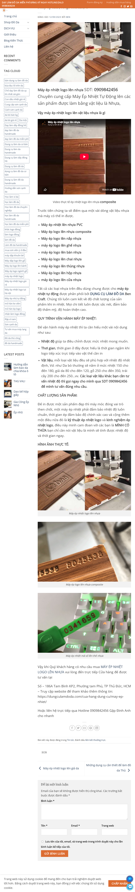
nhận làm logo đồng (15, 313)
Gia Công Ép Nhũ (21, 403)
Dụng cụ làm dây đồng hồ (16, 159)
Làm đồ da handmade (16, 244)
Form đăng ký (95, 2)
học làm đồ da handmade (12, 217)
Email (75, 825)
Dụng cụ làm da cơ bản (16, 144)
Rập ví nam (10, 319)
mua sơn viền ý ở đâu (15, 250)
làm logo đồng (12, 234)
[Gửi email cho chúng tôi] (131, 6)
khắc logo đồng (12, 229)
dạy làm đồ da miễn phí (16, 138)
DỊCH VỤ (42, 15)
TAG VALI (19, 381)
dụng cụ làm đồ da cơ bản (15, 173)
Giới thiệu (56, 15)
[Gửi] (91, 11)
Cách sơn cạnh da (13, 109)
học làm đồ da (12, 202)
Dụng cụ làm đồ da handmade (14, 181)
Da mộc (23, 120)
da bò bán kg (11, 114)
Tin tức (70, 739)
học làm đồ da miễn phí (16, 224)
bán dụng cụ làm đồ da (16, 80)
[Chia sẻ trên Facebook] (72, 728)
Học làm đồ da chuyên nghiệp (16, 208)
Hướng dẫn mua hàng (118, 2)
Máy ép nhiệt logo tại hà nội (15, 291)
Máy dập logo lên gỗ (15, 260)
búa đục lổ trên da (14, 85)
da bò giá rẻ (11, 120)
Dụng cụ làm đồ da (14, 166)
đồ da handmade (13, 343)
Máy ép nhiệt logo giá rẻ (15, 283)
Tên (44, 825)
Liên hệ (92, 15)
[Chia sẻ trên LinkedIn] (97, 728)
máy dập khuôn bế (14, 255)
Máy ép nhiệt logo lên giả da (60, 768)
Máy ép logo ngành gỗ (16, 271)
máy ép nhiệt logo (14, 276)
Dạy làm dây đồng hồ (15, 125)
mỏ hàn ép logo (13, 308)
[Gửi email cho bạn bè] (84, 728)
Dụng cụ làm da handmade (12, 151)
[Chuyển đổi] (28, 22)
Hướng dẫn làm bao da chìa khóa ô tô (21, 369)
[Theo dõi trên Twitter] (128, 6)
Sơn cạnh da (11, 324)
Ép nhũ (18, 412)
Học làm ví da (11, 196)
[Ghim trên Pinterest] (91, 728)
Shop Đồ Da (25, 15)
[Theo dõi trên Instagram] (125, 6)
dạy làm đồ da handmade (12, 132)
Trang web (108, 825)
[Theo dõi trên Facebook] (121, 6)
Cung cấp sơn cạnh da (16, 104)
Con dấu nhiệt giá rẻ (15, 99)
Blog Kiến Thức (75, 15)
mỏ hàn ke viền (12, 303)
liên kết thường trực (95, 739)
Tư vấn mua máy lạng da (15, 331)
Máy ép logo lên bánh (15, 265)
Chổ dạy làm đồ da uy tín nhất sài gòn (16, 92)
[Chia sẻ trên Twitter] (78, 728)
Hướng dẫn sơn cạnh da (15, 190)
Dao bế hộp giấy (21, 393)
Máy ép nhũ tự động (15, 298)
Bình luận (47, 800)
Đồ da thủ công (12, 338)
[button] (121, 12)
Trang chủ (9, 15)
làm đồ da (10, 239)
